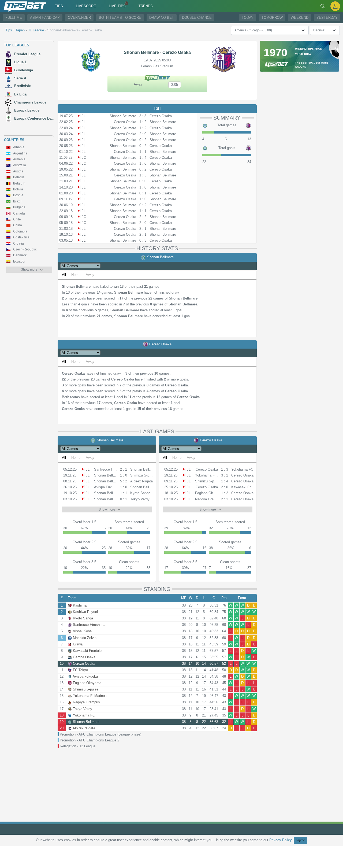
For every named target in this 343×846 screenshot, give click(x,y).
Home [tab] (75, 275)
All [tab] (64, 275)
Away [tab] (90, 275)
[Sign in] (335, 6)
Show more (29, 269)
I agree (300, 840)
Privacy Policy (280, 840)
